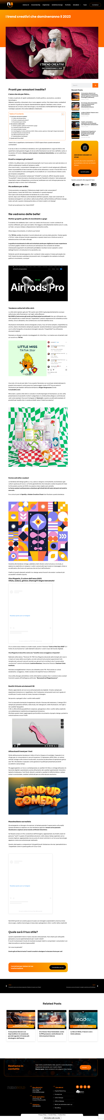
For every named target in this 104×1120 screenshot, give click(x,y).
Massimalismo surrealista (20, 136)
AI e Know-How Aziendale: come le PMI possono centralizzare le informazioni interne (89, 105)
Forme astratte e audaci (19, 129)
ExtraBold (76, 5)
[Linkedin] (77, 1086)
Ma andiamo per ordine (19, 122)
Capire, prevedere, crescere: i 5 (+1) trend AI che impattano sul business (89, 123)
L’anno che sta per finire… (20, 118)
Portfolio (68, 5)
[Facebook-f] (81, 1086)
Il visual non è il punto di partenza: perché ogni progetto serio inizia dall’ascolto (88, 133)
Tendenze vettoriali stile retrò (21, 127)
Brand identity (35, 5)
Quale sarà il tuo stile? (17, 138)
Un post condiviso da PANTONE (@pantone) (30, 641)
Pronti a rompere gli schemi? (21, 120)
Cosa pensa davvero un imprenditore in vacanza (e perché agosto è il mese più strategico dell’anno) (89, 95)
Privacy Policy (42, 1115)
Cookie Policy (52, 1115)
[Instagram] (85, 1086)
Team (85, 5)
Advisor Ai (26, 5)
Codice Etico (62, 1115)
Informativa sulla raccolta (52, 1118)
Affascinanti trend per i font (20, 134)
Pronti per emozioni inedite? (18, 116)
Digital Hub (46, 5)
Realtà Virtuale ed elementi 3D (21, 133)
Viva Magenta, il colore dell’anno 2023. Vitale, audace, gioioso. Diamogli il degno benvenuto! (38, 131)
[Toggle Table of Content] (62, 114)
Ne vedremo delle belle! (18, 124)
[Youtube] (88, 1086)
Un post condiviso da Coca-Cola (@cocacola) (30, 911)
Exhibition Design (57, 5)
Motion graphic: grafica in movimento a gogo (25, 125)
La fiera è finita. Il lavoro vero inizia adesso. (89, 113)
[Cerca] (95, 85)
